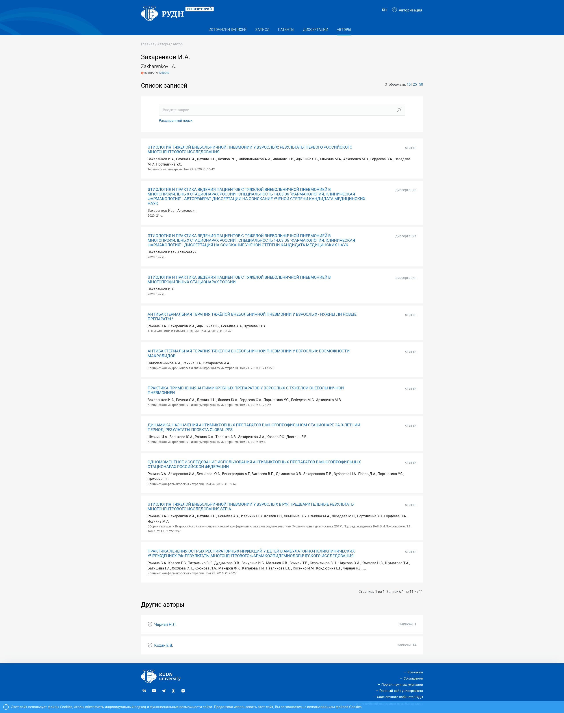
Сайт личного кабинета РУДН (400, 697)
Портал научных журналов (402, 685)
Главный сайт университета (401, 691)
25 (415, 84)
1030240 (163, 72)
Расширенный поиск (176, 120)
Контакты (415, 672)
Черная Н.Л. (165, 624)
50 (421, 84)
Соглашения (413, 678)
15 (409, 84)
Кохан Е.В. (163, 645)
